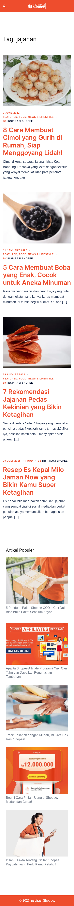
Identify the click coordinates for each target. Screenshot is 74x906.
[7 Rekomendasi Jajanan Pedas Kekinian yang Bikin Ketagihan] (37, 342)
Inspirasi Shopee (20, 121)
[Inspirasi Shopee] (37, 5)
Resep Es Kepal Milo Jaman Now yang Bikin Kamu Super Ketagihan (33, 481)
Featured (10, 117)
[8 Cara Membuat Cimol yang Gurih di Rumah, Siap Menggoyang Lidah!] (37, 80)
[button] (4, 6)
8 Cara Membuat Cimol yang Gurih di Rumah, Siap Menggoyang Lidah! (33, 141)
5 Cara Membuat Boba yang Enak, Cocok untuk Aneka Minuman (37, 274)
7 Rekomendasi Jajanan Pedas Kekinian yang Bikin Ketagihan (32, 403)
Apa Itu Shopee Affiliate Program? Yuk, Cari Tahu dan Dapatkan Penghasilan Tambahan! (36, 672)
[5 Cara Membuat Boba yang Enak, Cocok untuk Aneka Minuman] (37, 217)
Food (22, 117)
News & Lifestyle (41, 117)
